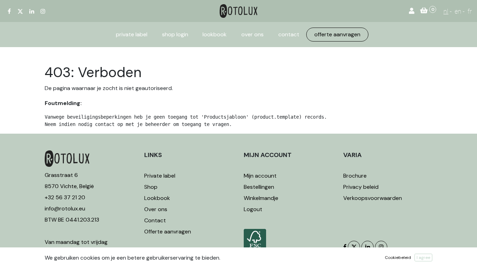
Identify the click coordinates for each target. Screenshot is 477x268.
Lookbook (157, 198)
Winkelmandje (261, 198)
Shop (150, 187)
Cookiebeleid (398, 257)
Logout (253, 209)
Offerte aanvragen (167, 231)
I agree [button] (423, 257)
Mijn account (260, 175)
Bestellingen (259, 187)
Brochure (355, 175)
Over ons (155, 209)
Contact (155, 220)
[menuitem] (132, 35)
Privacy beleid (361, 187)
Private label (160, 175)
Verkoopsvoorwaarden (372, 198)
